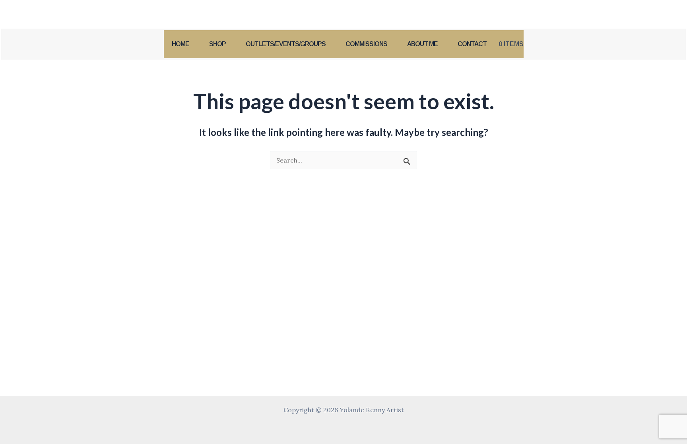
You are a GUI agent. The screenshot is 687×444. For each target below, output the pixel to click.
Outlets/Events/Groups (286, 44)
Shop (217, 44)
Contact (472, 44)
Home (180, 44)
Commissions (366, 44)
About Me (422, 44)
